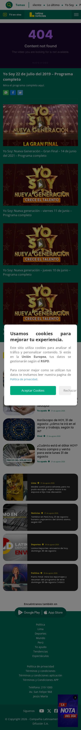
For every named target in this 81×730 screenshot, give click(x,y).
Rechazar (67, 390)
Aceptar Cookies (32, 390)
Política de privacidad (23, 379)
